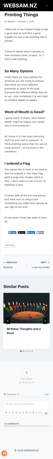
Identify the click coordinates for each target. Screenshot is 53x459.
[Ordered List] (19, 412)
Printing (10, 245)
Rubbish (10, 265)
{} (37, 412)
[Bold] (6, 412)
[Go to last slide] (8, 320)
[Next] (45, 320)
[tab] (21, 351)
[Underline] (13, 412)
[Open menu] (47, 5)
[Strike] (16, 412)
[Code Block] (30, 412)
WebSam (11, 21)
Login (46, 394)
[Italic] (9, 412)
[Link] (33, 412)
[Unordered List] (23, 412)
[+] (40, 412)
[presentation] (26, 308)
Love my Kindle (41, 265)
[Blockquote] (26, 412)
